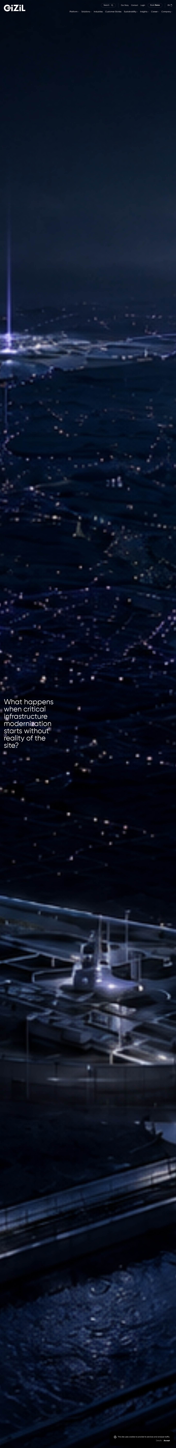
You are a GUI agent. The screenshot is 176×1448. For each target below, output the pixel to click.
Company (166, 12)
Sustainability (130, 12)
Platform (74, 12)
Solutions (85, 12)
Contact (134, 5)
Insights (143, 12)
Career (154, 12)
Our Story (125, 5)
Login (143, 5)
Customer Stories (113, 12)
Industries (98, 12)
